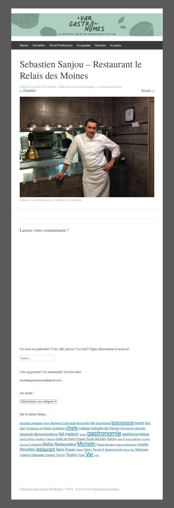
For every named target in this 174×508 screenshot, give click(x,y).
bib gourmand (100, 422)
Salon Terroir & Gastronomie (103, 449)
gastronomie (104, 432)
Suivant (147, 90)
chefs (72, 427)
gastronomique (135, 433)
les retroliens (74, 200)
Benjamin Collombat (63, 423)
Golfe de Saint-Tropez (70, 438)
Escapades (84, 45)
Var (90, 454)
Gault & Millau (27, 439)
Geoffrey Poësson (45, 439)
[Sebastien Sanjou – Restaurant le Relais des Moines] (87, 196)
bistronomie (123, 422)
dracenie (26, 433)
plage (119, 444)
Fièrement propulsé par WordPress (41, 489)
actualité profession (31, 423)
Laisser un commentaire (34, 200)
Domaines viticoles (132, 428)
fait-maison (69, 434)
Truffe (81, 455)
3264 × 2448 (57, 86)
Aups (47, 423)
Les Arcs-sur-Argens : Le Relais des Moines (97, 86)
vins (96, 455)
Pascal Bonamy (105, 444)
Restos (24, 45)
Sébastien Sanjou (43, 455)
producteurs (129, 444)
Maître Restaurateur (59, 444)
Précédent (28, 90)
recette (142, 444)
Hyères (111, 439)
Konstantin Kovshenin (105, 489)
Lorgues (35, 444)
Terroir (60, 455)
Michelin (86, 443)
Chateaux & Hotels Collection (45, 428)
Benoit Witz (82, 423)
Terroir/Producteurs (61, 45)
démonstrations (46, 433)
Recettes (100, 45)
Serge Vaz (128, 449)
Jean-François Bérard (128, 439)
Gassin (83, 434)
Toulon (71, 454)
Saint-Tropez (66, 449)
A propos (115, 45)
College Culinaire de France (99, 428)
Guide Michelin (96, 439)
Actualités (39, 45)
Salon (79, 449)
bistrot (139, 422)
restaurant (45, 449)
